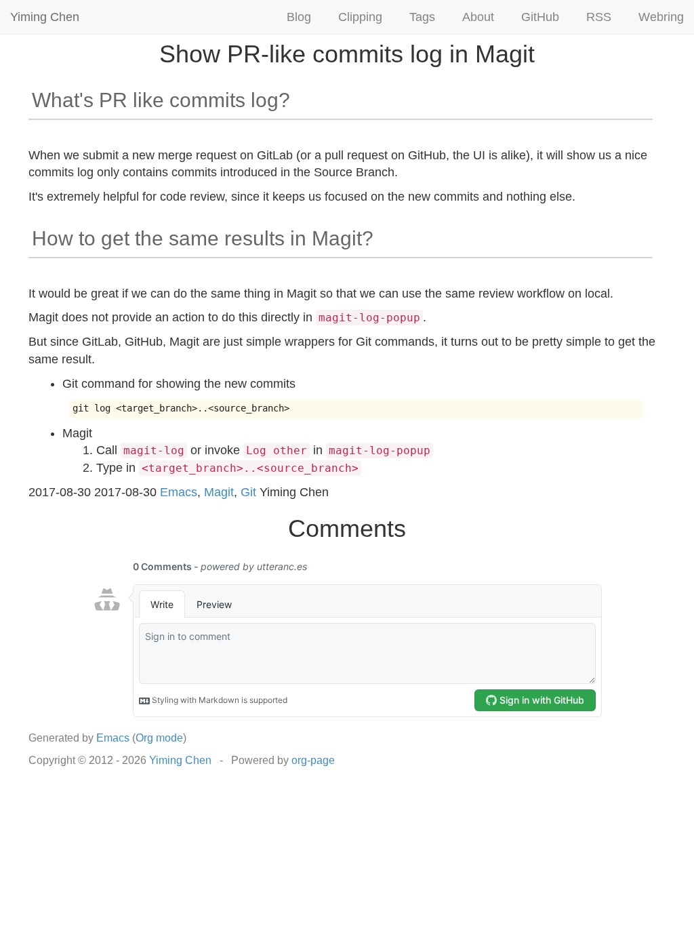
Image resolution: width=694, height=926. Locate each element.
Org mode (159, 738)
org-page (313, 760)
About (478, 17)
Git (248, 492)
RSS (598, 17)
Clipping (360, 17)
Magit (219, 492)
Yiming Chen (44, 17)
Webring (661, 17)
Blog (299, 17)
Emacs (178, 492)
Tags (422, 17)
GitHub (540, 17)
